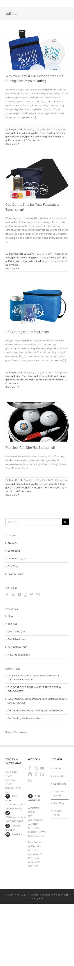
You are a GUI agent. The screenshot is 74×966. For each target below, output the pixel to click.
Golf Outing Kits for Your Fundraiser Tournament (36, 710)
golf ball (9, 136)
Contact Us (14, 550)
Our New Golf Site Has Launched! (30, 447)
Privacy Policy (16, 573)
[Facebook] (7, 595)
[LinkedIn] (42, 774)
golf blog (51, 257)
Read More (11, 144)
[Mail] (38, 595)
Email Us (17, 834)
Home (11, 535)
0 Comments (33, 140)
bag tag (51, 133)
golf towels (41, 379)
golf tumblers (55, 379)
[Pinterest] (31, 595)
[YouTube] (19, 595)
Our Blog (13, 566)
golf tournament (14, 140)
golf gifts (19, 136)
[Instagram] (25, 595)
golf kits (15, 133)
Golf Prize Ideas (17, 639)
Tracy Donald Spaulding (21, 129)
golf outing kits (56, 136)
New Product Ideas (19, 654)
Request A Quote (17, 558)
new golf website (48, 484)
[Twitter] (13, 595)
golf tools (10, 379)
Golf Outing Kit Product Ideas (27, 332)
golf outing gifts (29, 133)
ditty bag (61, 133)
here (35, 865)
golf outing (41, 136)
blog (7, 133)
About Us (13, 543)
